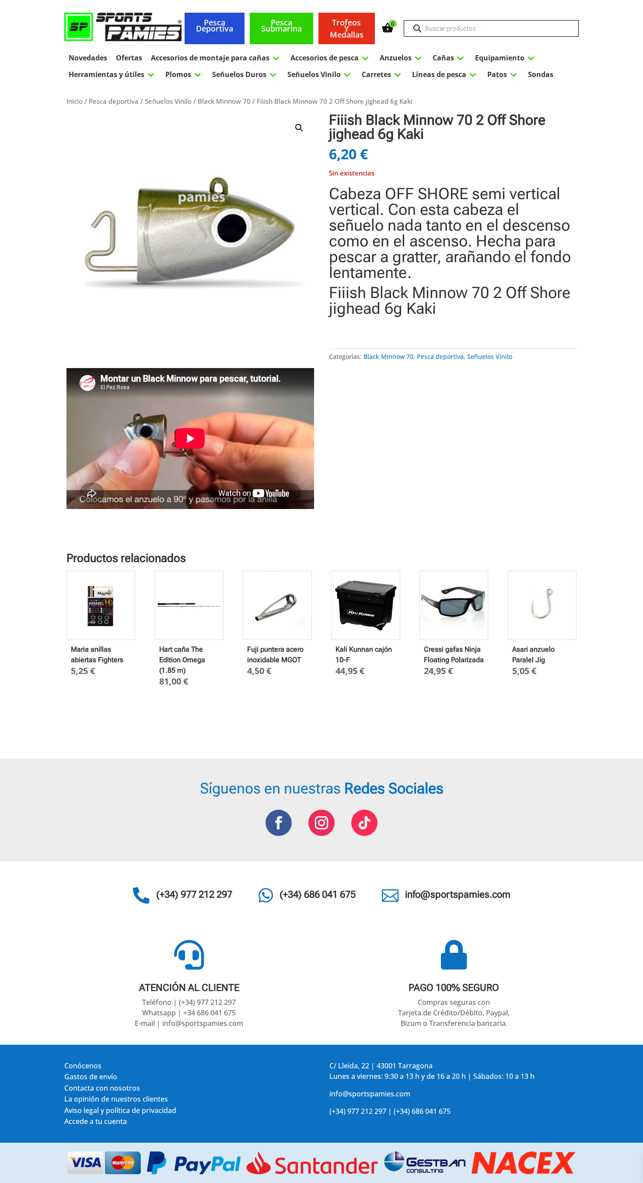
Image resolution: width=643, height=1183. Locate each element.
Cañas (449, 58)
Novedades (88, 58)
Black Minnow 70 (224, 101)
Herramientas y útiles (113, 74)
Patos (503, 74)
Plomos (184, 74)
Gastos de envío (90, 1078)
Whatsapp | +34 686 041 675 (189, 1013)
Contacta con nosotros (102, 1089)
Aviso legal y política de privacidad (120, 1112)
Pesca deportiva (214, 25)
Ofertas (129, 58)
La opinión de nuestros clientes (116, 1100)
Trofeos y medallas (346, 28)
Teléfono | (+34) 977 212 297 (189, 1002)
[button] (299, 128)
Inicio (74, 101)
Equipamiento (506, 58)
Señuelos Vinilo (320, 74)
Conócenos (82, 1067)
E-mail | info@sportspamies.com (189, 1023)
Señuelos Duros (245, 74)
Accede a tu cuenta (95, 1123)
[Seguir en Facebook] (279, 823)
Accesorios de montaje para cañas (216, 58)
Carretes (382, 74)
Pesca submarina (281, 25)
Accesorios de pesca (330, 58)
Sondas (540, 74)
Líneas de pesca (445, 74)
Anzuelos (402, 58)
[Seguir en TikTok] (364, 823)
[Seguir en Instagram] (321, 823)
